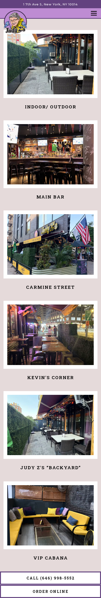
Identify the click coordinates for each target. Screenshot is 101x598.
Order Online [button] (51, 591)
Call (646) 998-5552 (51, 577)
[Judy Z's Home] (15, 22)
